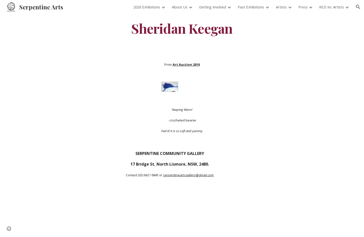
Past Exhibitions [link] (251, 6)
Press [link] (303, 6)
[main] (182, 28)
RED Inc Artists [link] (331, 6)
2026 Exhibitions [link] (146, 6)
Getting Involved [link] (212, 6)
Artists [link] (281, 6)
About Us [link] (179, 6)
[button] (358, 7)
